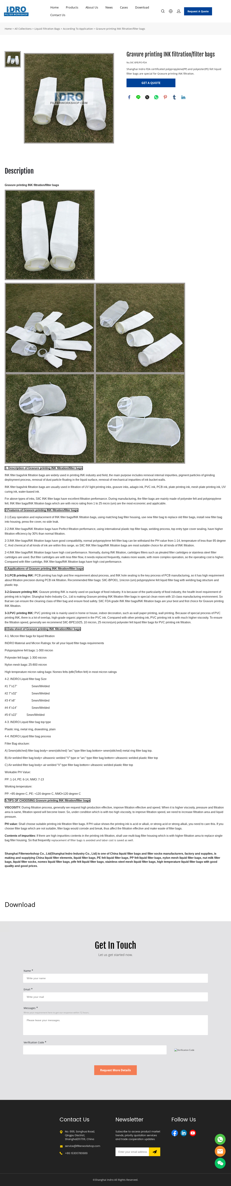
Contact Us (57, 15)
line (138, 97)
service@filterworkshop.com (82, 1146)
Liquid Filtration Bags (47, 28)
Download (142, 7)
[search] (163, 11)
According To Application (78, 28)
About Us (92, 7)
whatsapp (156, 97)
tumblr (174, 97)
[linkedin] (183, 1133)
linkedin (183, 97)
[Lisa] (220, 1139)
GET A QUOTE (150, 83)
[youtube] (192, 1133)
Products (72, 7)
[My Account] (179, 11)
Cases (124, 7)
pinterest (165, 97)
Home (54, 7)
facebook (129, 97)
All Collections (23, 28)
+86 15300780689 (76, 1153)
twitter (147, 97)
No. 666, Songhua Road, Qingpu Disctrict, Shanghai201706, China (80, 1135)
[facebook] (174, 1133)
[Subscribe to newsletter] (154, 1151)
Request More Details (115, 1070)
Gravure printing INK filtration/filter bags (120, 28)
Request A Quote (198, 11)
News (109, 7)
